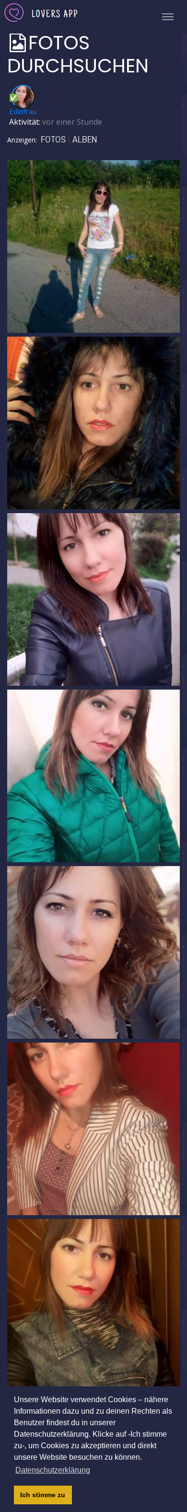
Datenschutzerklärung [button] (52, 1470)
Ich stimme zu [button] (42, 1495)
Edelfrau (22, 111)
